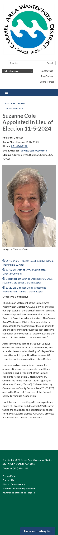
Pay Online (47, 76)
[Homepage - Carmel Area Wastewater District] (29, 31)
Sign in (31, 492)
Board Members (14, 108)
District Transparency (13, 484)
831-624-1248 (19, 146)
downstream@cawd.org (34, 150)
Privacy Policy (9, 476)
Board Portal (46, 81)
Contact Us (46, 70)
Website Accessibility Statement (19, 488)
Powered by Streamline (14, 492)
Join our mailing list (38, 531)
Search (50, 63)
